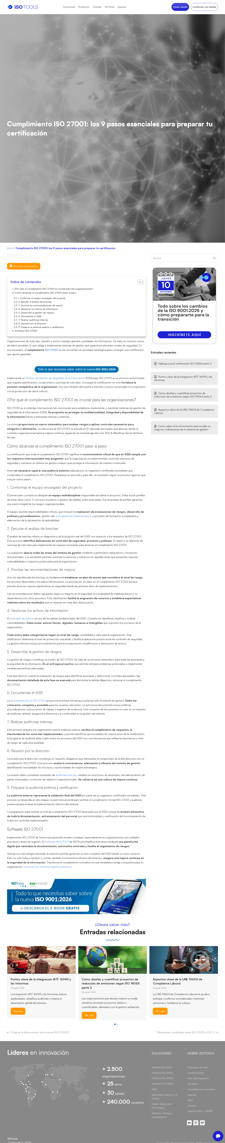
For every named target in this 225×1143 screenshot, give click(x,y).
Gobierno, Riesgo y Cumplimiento (162, 1115)
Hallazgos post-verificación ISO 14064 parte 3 (185, 363)
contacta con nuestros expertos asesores (47, 866)
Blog (190, 1100)
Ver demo (193, 1083)
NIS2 (154, 1089)
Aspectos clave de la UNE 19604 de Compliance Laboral (184, 411)
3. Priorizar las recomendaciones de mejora (40, 305)
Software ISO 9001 (162, 1067)
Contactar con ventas (204, 6)
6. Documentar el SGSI (29, 316)
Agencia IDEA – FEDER (200, 1111)
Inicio (10, 248)
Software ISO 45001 (162, 1078)
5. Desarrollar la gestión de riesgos (36, 312)
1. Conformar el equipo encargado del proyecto (42, 298)
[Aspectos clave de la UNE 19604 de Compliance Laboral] (112, 959)
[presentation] (8, 1025)
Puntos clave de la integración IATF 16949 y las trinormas (183, 378)
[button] (115, 1024)
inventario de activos (22, 618)
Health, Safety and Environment (161, 1105)
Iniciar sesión (180, 6)
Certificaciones (196, 1072)
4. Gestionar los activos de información (38, 309)
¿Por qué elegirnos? (198, 1078)
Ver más (18, 1015)
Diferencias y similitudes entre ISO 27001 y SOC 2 (186, 1032)
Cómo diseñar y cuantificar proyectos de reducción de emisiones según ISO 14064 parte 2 (183, 395)
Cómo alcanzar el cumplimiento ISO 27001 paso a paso (45, 292)
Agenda (192, 1094)
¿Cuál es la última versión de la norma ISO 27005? (39, 1032)
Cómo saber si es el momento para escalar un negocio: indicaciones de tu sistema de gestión (182, 427)
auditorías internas (66, 775)
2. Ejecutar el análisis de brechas (35, 301)
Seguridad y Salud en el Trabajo (164, 1096)
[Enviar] (214, 258)
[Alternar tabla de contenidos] (138, 282)
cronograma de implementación (73, 516)
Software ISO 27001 (26, 330)
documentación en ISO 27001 (28, 700)
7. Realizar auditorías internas (33, 320)
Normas (192, 1105)
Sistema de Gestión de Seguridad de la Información (55, 378)
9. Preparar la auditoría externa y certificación (41, 327)
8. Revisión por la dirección (32, 323)
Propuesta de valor (198, 1067)
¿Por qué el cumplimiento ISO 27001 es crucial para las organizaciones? (53, 288)
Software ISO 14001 (162, 1072)
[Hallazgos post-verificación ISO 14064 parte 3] (157, 954)
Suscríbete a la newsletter (201, 1089)
